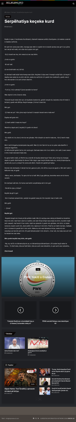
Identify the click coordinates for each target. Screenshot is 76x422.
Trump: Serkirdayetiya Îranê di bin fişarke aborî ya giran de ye (61, 371)
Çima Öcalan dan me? (12, 351)
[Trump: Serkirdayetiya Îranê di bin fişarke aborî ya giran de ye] (44, 372)
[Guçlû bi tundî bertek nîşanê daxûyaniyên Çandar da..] (44, 391)
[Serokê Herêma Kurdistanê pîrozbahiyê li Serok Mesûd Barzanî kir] (44, 381)
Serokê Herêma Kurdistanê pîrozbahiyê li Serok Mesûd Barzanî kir (61, 381)
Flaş (38, 269)
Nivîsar (13, 12)
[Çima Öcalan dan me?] (15, 343)
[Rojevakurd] (14, 3)
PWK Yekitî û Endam (38, 277)
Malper (8, 12)
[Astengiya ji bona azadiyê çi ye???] (38, 343)
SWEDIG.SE (71, 418)
